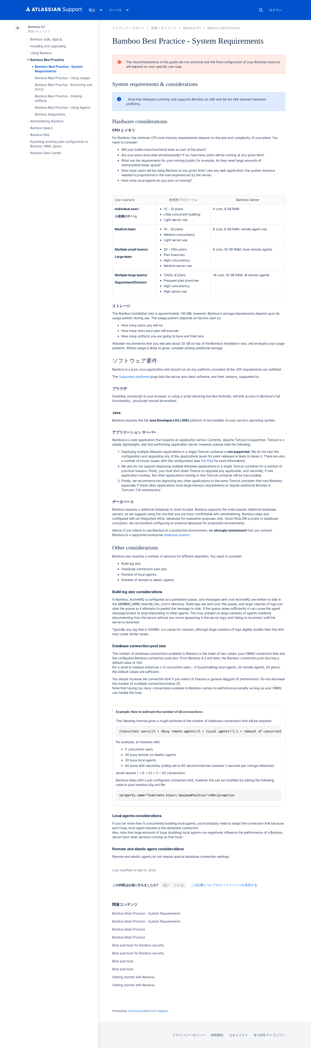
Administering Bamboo (47, 121)
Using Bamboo (41, 53)
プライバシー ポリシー (188, 1035)
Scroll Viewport (158, 1011)
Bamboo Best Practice (47, 60)
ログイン (275, 10)
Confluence (135, 1011)
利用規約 (217, 1035)
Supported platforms (134, 377)
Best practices (122, 961)
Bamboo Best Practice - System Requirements (146, 913)
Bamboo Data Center (45, 153)
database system (176, 535)
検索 (261, 10)
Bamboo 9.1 (36, 27)
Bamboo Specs (41, 128)
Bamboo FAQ (39, 135)
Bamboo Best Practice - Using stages (62, 78)
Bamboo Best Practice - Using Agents (62, 107)
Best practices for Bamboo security (138, 945)
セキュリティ (238, 1035)
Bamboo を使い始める (46, 39)
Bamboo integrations (50, 114)
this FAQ (207, 461)
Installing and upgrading (48, 46)
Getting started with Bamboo (133, 977)
